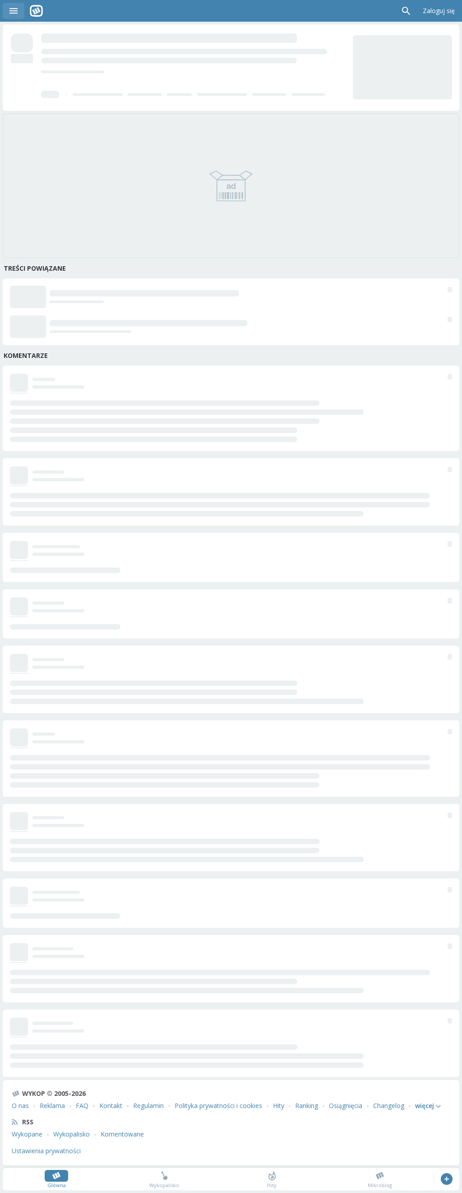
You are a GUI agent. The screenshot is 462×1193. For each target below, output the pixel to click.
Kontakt (110, 1105)
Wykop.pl (36, 11)
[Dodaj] (446, 1179)
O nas (20, 1105)
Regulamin (148, 1105)
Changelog (388, 1105)
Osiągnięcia (345, 1105)
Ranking (306, 1105)
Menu (13, 11)
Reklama (52, 1105)
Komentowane (122, 1134)
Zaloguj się (439, 10)
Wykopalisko (71, 1134)
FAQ (82, 1105)
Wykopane (27, 1134)
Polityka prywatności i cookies (218, 1105)
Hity (278, 1105)
